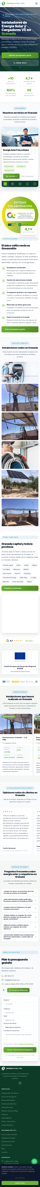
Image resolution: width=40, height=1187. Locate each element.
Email (5, 1016)
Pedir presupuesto (27, 176)
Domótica (5, 1114)
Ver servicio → (11, 176)
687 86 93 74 (9, 976)
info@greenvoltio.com (12, 980)
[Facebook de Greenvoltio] (4, 990)
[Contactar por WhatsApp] (34, 1161)
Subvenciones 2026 (8, 1141)
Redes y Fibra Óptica (8, 1121)
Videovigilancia (6, 1118)
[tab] (5, 184)
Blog (3, 1148)
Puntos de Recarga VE (9, 1097)
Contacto (5, 1152)
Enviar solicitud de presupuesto (20, 1050)
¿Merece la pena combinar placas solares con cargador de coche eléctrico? (16, 927)
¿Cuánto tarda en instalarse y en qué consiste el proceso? (17, 908)
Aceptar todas (20, 1183)
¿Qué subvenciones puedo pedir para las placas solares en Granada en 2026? (18, 900)
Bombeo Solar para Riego (10, 1111)
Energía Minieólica (7, 1125)
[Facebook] (20, 1083)
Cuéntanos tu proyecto (11, 1030)
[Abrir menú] (36, 3)
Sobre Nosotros (7, 1145)
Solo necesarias (20, 1178)
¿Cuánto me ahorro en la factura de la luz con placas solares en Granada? (19, 892)
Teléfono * (7, 1009)
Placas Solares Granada (9, 1134)
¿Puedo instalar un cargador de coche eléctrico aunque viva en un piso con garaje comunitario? (18, 917)
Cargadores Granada (8, 1138)
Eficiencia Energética (8, 1100)
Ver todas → (29, 641)
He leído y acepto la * (20, 1044)
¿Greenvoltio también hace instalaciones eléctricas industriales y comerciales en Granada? (19, 937)
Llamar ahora (21, 63)
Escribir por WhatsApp (20, 990)
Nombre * (7, 1000)
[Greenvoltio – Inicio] (13, 3)
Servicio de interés (10, 1023)
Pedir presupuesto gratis (15, 329)
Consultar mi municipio (12, 588)
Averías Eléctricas (7, 1107)
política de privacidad (26, 1044)
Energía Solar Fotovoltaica (10, 1093)
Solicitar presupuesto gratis (20, 55)
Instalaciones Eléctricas (9, 1104)
